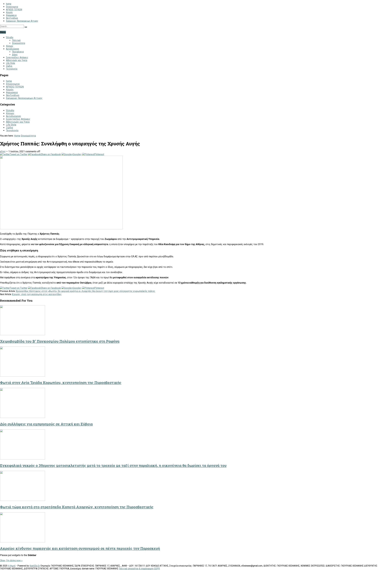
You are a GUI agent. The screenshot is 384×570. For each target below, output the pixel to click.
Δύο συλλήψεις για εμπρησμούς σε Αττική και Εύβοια (46, 424)
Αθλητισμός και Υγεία (16, 60)
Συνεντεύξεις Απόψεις (17, 57)
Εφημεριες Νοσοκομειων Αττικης (22, 21)
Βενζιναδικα (12, 18)
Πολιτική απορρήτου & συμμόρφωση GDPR (139, 568)
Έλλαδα (9, 37)
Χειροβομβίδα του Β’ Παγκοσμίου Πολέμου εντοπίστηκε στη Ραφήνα (59, 341)
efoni (2, 151)
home (8, 3)
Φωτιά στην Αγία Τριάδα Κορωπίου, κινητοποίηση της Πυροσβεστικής (60, 382)
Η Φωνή (11, 565)
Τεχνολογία (11, 68)
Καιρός (9, 12)
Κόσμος (9, 46)
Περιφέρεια (18, 51)
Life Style (10, 63)
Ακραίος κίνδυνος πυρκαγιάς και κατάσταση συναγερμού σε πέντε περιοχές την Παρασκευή (80, 548)
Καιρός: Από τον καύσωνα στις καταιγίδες (37, 294)
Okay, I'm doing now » (11, 560)
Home (17, 135)
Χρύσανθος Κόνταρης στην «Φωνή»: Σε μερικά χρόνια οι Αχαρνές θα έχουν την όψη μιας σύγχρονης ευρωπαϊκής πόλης (85, 291)
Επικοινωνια (12, 6)
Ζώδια (9, 66)
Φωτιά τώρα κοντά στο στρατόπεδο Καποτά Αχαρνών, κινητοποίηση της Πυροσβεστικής (76, 507)
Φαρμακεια (11, 15)
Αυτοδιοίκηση (12, 48)
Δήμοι (15, 54)
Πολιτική (16, 40)
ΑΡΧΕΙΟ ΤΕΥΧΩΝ (14, 9)
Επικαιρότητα (18, 43)
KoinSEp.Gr (35, 565)
